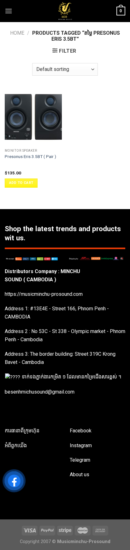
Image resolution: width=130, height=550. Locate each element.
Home (17, 33)
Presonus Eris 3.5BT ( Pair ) (30, 156)
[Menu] (8, 11)
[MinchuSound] (65, 11)
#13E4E (39, 309)
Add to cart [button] (21, 183)
